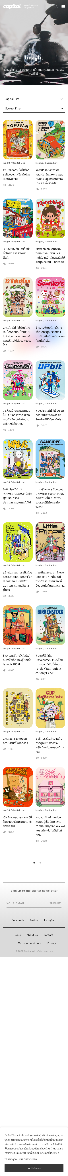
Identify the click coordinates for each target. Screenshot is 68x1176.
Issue (18, 934)
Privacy (51, 943)
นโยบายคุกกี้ (11, 1159)
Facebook (18, 920)
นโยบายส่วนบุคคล (28, 1159)
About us (32, 934)
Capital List (18, 163)
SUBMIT (55, 903)
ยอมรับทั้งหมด (34, 1168)
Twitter (34, 920)
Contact (48, 934)
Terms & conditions (30, 943)
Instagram (50, 920)
